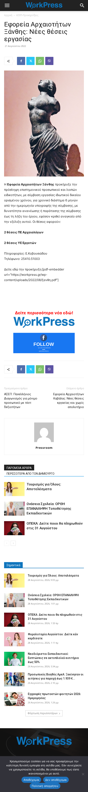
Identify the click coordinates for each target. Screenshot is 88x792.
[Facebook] (21, 61)
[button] (7, 5)
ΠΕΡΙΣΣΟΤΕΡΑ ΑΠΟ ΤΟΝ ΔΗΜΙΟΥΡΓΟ (30, 473)
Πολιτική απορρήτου (45, 786)
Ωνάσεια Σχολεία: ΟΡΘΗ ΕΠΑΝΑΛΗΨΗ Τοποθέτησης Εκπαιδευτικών (49, 508)
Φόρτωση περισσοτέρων (43, 713)
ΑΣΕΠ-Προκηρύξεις (27, 15)
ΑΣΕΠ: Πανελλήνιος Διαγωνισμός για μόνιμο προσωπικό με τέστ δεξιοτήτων (20, 400)
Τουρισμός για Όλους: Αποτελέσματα (53, 575)
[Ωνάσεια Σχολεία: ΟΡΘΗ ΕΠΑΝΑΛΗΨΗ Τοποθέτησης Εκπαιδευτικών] (14, 509)
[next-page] (13, 543)
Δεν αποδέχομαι (56, 779)
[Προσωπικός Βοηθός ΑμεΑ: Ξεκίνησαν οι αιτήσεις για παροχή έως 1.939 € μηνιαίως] (14, 679)
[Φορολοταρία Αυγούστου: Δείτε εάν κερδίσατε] (14, 639)
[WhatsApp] (40, 61)
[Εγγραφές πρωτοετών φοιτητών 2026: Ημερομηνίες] (14, 699)
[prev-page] (6, 543)
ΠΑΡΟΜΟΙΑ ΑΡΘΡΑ (19, 468)
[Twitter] (30, 61)
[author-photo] (44, 442)
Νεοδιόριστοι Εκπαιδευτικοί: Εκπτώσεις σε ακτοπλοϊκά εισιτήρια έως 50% (53, 658)
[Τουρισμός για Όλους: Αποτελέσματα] (14, 489)
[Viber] (49, 61)
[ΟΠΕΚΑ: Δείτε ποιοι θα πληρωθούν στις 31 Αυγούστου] (14, 528)
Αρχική (8, 15)
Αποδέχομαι (31, 779)
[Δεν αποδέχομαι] (83, 774)
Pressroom (44, 448)
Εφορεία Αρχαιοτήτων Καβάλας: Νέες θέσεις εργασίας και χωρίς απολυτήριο (68, 400)
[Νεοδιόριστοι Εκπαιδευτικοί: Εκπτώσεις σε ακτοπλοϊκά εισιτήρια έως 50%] (14, 659)
